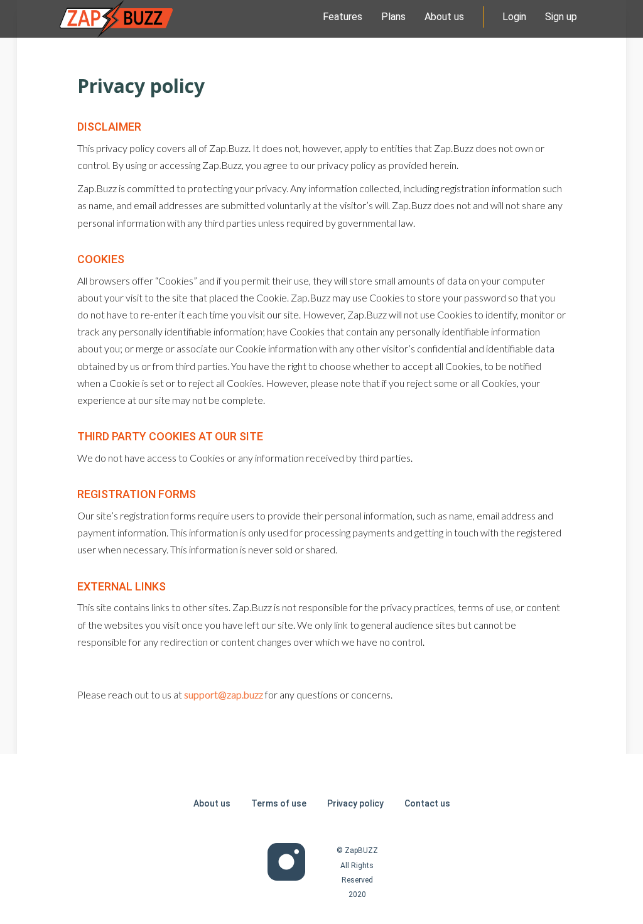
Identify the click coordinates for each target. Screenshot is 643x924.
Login (514, 17)
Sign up (561, 17)
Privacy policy (355, 803)
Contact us (427, 803)
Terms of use (278, 803)
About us (444, 17)
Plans (393, 17)
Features (342, 17)
